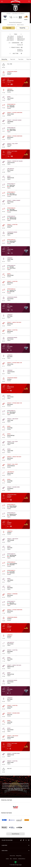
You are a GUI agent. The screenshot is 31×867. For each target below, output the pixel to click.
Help (11, 858)
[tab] (4, 59)
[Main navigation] (2, 1)
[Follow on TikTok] (20, 840)
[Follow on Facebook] (23, 840)
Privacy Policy (18, 855)
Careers (7, 858)
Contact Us (15, 858)
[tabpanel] (15, 418)
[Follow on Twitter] (26, 840)
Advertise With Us (21, 858)
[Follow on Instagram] (28, 840)
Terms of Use (12, 855)
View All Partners (15, 834)
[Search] (29, 1)
